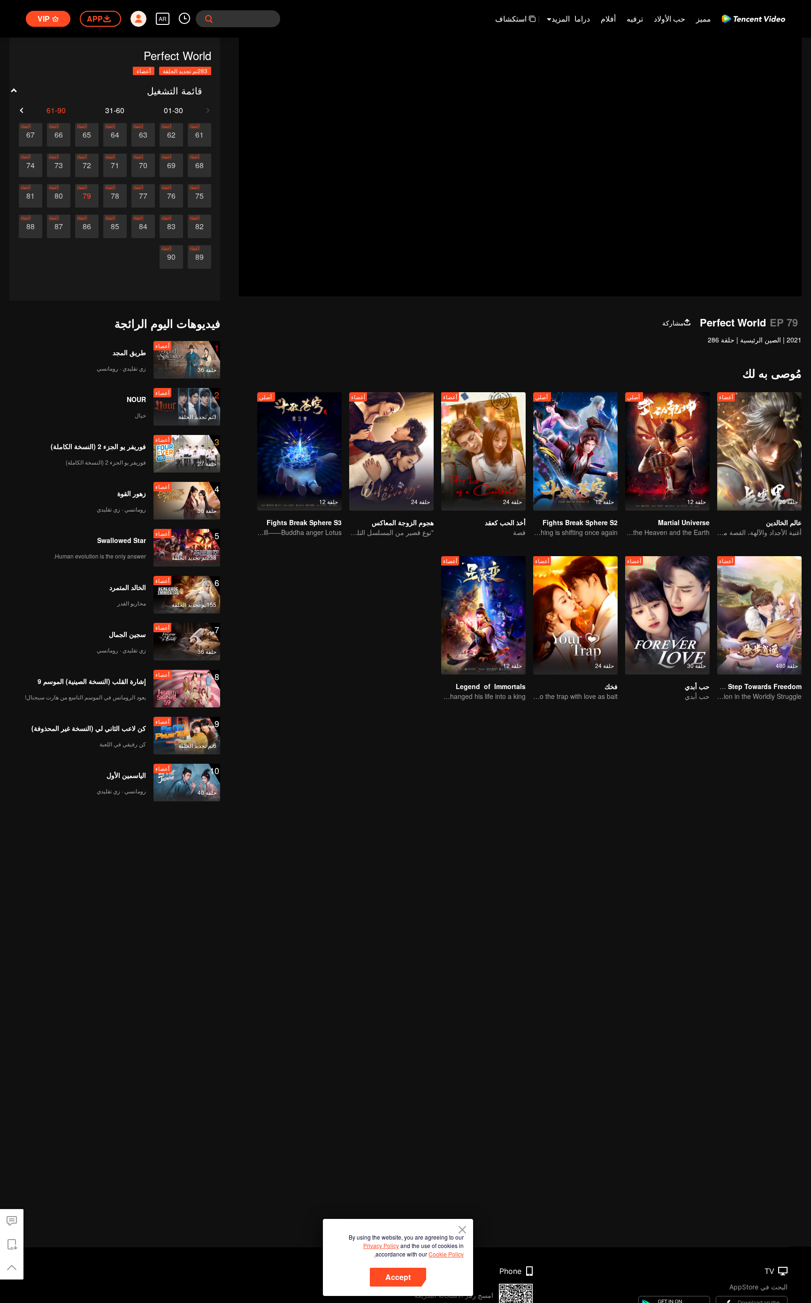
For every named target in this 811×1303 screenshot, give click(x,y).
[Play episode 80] (58, 196)
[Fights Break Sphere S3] (299, 451)
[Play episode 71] (115, 165)
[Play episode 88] (30, 226)
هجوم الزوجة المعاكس (403, 522)
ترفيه (635, 18)
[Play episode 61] (199, 135)
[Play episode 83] (171, 226)
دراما (582, 18)
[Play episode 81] (30, 196)
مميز (703, 18)
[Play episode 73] (58, 165)
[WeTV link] (753, 18)
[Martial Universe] (667, 451)
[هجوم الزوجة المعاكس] (391, 451)
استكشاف (511, 18)
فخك (611, 686)
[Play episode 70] (143, 165)
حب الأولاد (669, 18)
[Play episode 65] (87, 135)
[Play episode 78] (115, 196)
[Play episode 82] (199, 226)
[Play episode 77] (143, 196)
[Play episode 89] (199, 257)
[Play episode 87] (58, 226)
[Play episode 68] (199, 165)
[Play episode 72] (87, 165)
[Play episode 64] (115, 135)
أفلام (608, 18)
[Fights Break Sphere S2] (575, 451)
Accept (398, 1277)
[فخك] (575, 615)
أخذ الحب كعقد (505, 522)
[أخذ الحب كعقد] (483, 451)
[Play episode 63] (143, 135)
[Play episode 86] (87, 226)
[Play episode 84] (143, 226)
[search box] (208, 18)
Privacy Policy (381, 1245)
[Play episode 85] (115, 226)
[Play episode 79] (87, 196)
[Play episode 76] (171, 196)
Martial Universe (684, 522)
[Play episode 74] (30, 165)
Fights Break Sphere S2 (580, 522)
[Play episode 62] (171, 135)
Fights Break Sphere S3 (304, 522)
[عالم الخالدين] (759, 451)
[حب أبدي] (667, 615)
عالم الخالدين (784, 522)
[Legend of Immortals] (483, 615)
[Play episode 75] (199, 196)
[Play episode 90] (171, 257)
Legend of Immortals (491, 686)
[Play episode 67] (30, 135)
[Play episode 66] (58, 135)
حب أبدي (697, 686)
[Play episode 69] (171, 165)
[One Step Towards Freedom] (759, 615)
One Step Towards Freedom (757, 686)
